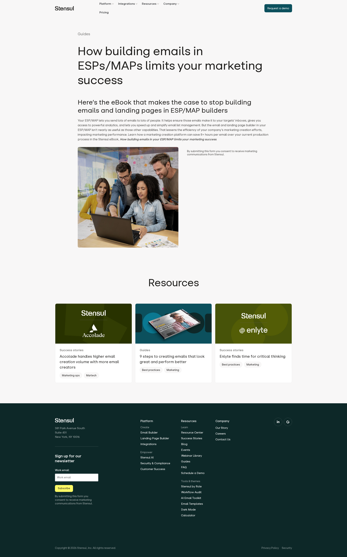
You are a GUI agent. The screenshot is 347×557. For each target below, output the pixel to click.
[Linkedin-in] (278, 422)
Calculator (188, 515)
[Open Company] (178, 4)
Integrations (148, 444)
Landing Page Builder (154, 438)
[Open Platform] (113, 4)
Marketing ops (71, 375)
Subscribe (64, 488)
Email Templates (192, 503)
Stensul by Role (191, 486)
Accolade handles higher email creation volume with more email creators (89, 362)
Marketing (173, 370)
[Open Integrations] (136, 4)
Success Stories (191, 438)
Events (185, 450)
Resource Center (192, 432)
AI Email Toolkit (191, 498)
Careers (220, 433)
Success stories (71, 350)
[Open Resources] (158, 4)
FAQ (184, 467)
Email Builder (149, 432)
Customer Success (152, 469)
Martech (91, 375)
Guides (84, 34)
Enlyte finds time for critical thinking (252, 356)
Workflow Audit (191, 492)
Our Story (221, 428)
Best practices (151, 370)
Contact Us (222, 439)
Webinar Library (191, 455)
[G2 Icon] (288, 422)
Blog (184, 444)
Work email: (62, 470)
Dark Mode (188, 509)
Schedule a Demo (193, 473)
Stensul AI (147, 457)
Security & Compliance (155, 463)
